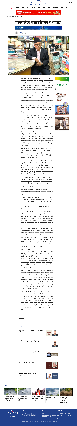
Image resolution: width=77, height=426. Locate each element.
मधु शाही (21, 32)
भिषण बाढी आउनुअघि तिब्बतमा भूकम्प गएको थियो (51, 399)
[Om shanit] (62, 123)
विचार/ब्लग (33, 7)
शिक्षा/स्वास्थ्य (55, 7)
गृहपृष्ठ (5, 16)
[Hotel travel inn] (62, 103)
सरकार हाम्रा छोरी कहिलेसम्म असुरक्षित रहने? (29, 352)
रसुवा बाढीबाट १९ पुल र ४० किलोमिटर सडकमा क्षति (23, 398)
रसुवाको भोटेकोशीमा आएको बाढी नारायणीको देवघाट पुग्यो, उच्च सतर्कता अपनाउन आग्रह (66, 400)
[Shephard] (38, 27)
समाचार (23, 7)
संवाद (39, 7)
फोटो (44, 7)
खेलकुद (49, 7)
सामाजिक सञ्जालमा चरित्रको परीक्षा (27, 363)
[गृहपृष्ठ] (11, 7)
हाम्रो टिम (12, 419)
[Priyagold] (38, 12)
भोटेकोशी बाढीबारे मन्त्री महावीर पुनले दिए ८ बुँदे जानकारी (37, 398)
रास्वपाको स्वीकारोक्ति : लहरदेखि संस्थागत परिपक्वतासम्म (28, 375)
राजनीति (17, 7)
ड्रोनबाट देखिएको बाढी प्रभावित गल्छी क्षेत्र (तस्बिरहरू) (9, 398)
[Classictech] (62, 84)
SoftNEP (71, 425)
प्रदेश (66, 7)
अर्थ (27, 7)
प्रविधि (62, 7)
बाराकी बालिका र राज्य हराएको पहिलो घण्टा (29, 341)
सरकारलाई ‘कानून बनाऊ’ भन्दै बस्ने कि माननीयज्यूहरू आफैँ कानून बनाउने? (31, 331)
